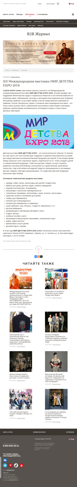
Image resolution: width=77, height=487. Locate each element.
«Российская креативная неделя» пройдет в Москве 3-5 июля (21, 413)
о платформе (42, 14)
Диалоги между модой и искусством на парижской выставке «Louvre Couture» (20, 376)
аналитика (6, 21)
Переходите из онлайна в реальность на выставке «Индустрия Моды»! (54, 293)
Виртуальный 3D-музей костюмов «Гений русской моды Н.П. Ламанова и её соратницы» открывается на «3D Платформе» (55, 377)
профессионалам (39, 432)
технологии (50, 21)
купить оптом (8, 14)
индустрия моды (18, 21)
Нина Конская (21, 346)
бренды (19, 14)
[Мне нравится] (38, 248)
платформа (70, 432)
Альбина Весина (15, 77)
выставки (32, 25)
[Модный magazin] (8, 9)
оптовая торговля (9, 25)
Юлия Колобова (21, 307)
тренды (28, 21)
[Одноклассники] (38, 256)
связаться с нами (19, 9)
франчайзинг (21, 25)
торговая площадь (62, 21)
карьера (40, 25)
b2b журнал (29, 14)
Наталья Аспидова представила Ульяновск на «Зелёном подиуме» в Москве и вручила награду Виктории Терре (56, 338)
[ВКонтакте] (35, 256)
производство (38, 21)
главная (7, 70)
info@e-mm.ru (10, 470)
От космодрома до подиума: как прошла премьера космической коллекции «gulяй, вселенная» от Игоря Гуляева (55, 415)
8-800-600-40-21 (11, 446)
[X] (41, 256)
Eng (72, 4)
